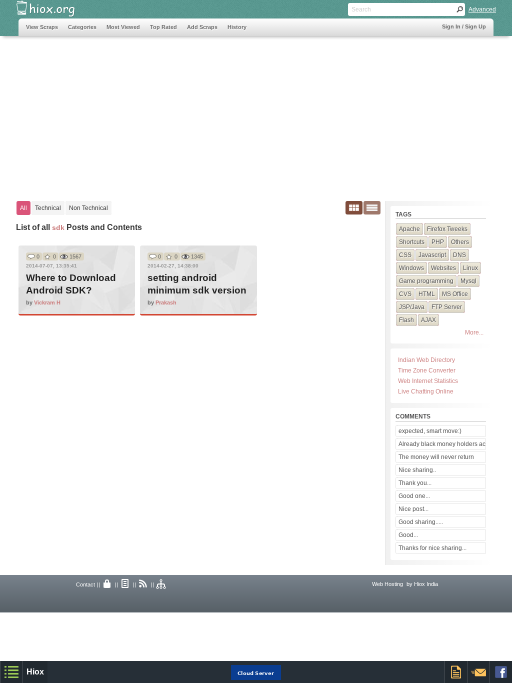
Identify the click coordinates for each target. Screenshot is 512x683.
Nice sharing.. (417, 470)
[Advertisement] (200, 114)
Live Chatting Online (426, 391)
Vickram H (47, 303)
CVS (405, 294)
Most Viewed (123, 27)
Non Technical (88, 208)
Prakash (166, 303)
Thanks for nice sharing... (432, 548)
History (237, 27)
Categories (82, 27)
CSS (405, 255)
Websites (443, 268)
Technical (48, 208)
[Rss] (143, 585)
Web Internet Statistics (428, 381)
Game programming (426, 281)
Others (460, 242)
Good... (408, 535)
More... (474, 332)
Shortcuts (411, 242)
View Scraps (42, 27)
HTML (426, 294)
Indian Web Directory (426, 360)
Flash (406, 320)
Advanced (482, 9)
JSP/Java (411, 307)
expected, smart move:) (430, 431)
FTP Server (447, 307)
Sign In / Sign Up (464, 27)
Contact (85, 585)
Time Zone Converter (427, 370)
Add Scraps (202, 27)
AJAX (428, 320)
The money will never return (436, 457)
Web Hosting (387, 584)
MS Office (455, 294)
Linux (470, 268)
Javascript (432, 255)
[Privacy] (107, 585)
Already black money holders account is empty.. (442, 444)
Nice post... (413, 509)
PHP (438, 242)
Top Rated (163, 27)
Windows (411, 268)
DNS (459, 255)
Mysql (468, 281)
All (23, 208)
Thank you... (415, 483)
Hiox (35, 672)
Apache (409, 229)
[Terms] (125, 585)
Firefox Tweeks (447, 229)
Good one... (414, 496)
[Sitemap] (161, 585)
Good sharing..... (420, 522)
